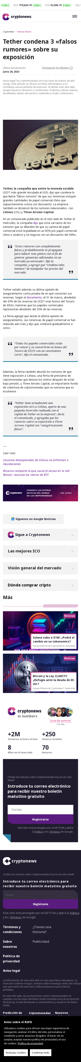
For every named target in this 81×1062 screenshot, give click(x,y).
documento (34, 297)
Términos (54, 831)
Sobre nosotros (10, 944)
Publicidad (41, 941)
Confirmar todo (40, 1052)
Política (39, 831)
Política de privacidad (11, 958)
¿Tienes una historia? (42, 929)
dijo (35, 223)
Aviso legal (11, 970)
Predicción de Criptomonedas (14, 1015)
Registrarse (40, 819)
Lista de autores (60, 720)
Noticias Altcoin (24, 31)
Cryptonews (8, 31)
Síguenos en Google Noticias (35, 519)
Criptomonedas (40, 1013)
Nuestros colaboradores (65, 1015)
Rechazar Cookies (16, 1052)
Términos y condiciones (12, 929)
